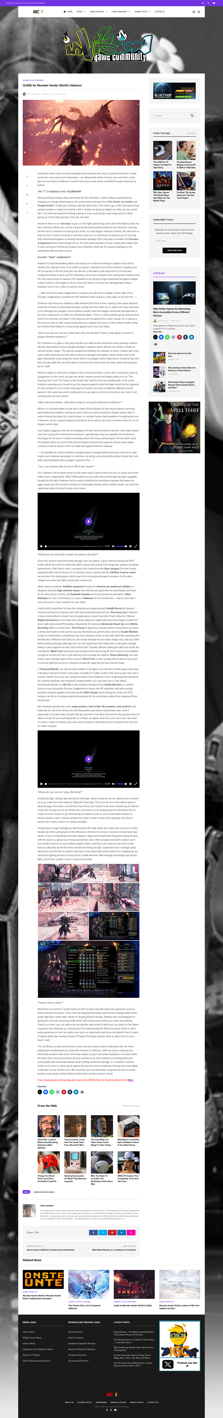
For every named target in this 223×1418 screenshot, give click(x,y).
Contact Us (152, 1402)
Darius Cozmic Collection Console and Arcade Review (50, 1250)
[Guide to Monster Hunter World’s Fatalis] (134, 1284)
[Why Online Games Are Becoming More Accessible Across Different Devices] (174, 293)
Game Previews (119, 12)
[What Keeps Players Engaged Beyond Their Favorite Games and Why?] (159, 386)
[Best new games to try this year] (159, 357)
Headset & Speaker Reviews (82, 1343)
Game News (29, 1332)
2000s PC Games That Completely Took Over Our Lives (128, 1178)
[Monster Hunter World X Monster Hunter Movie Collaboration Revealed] (43, 1279)
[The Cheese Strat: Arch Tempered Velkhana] (88, 1284)
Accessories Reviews (78, 1361)
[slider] (74, 546)
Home (69, 12)
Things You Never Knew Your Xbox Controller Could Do (47, 1178)
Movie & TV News (31, 1355)
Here (130, 1080)
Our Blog (159, 12)
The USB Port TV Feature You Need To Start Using (162, 165)
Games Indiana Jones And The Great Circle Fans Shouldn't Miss (74, 1142)
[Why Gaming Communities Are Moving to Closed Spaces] (159, 372)
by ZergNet (191, 133)
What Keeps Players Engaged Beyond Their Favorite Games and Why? (181, 385)
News (79, 12)
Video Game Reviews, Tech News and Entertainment (25, 3)
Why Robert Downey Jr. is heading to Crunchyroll (113, 1250)
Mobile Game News (32, 1337)
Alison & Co (163, 321)
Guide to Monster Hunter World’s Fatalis (133, 1305)
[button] (54, 873)
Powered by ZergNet (131, 1106)
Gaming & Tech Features (33, 80)
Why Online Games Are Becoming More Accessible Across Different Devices (171, 312)
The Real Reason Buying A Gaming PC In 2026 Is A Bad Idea (186, 165)
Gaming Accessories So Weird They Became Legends (75, 1178)
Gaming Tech (141, 12)
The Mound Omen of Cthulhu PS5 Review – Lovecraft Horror (134, 1341)
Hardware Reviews (77, 1355)
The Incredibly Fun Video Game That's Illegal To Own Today (101, 1142)
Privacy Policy (137, 1402)
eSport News (29, 1343)
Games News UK (30, 1292)
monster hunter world (44, 1192)
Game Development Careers (36, 1361)
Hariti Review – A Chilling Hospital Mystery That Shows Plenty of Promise (134, 1333)
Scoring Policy (84, 1402)
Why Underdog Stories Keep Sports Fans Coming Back (133, 1348)
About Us (69, 1402)
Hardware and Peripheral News (38, 1349)
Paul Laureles (33, 94)
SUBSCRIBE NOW (174, 250)
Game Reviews (97, 12)
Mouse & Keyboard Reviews (81, 1349)
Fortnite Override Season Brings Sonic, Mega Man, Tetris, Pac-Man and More (132, 1356)
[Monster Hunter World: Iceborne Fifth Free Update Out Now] (179, 1284)
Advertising (101, 1402)
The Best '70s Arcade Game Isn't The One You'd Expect (186, 195)
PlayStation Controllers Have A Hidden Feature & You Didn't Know (128, 1142)
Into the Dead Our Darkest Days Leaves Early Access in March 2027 (133, 1364)
